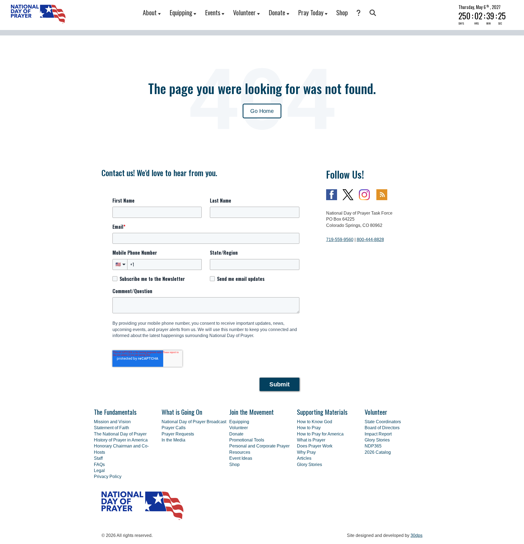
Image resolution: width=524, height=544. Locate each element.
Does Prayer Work (314, 446)
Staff (98, 458)
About (150, 12)
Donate (277, 12)
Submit (279, 384)
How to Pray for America (320, 434)
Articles (304, 458)
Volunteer (244, 12)
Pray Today (310, 12)
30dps (416, 535)
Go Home (262, 111)
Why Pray (306, 452)
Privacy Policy (107, 476)
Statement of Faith (111, 427)
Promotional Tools (246, 440)
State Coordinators (383, 421)
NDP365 (373, 446)
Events (212, 12)
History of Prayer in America (121, 440)
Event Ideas (240, 458)
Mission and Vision (112, 421)
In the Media (173, 440)
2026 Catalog (378, 452)
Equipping (180, 12)
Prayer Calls (174, 427)
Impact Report (378, 434)
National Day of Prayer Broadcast (194, 421)
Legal (99, 470)
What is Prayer (311, 440)
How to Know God (314, 421)
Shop (342, 12)
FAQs (99, 464)
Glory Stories (309, 464)
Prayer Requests (178, 434)
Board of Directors (382, 427)
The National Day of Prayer (120, 434)
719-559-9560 (339, 239)
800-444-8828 (370, 239)
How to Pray (309, 427)
